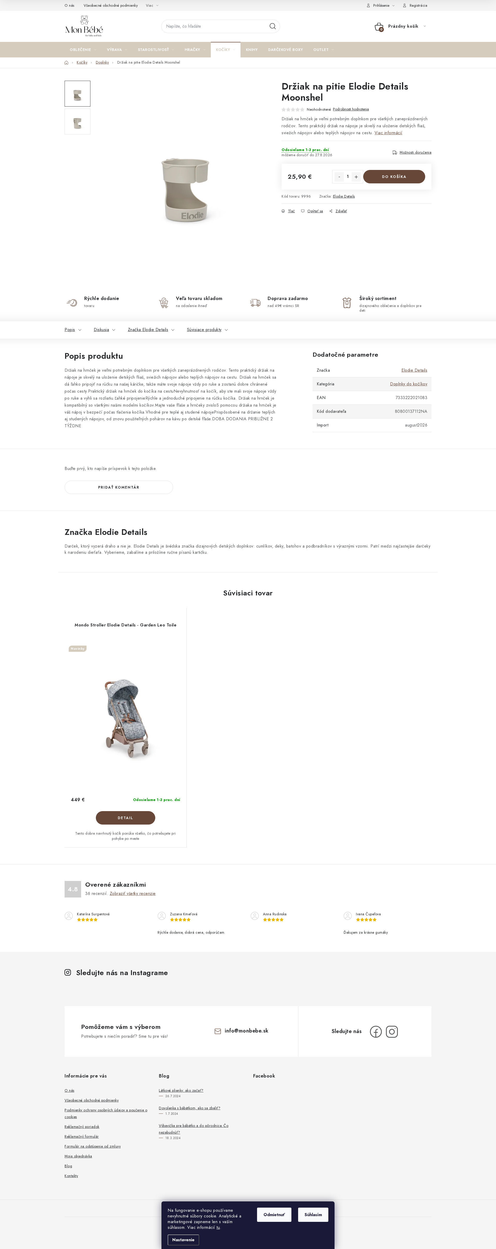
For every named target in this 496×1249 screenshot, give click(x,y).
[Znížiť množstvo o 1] (339, 177)
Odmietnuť (274, 1215)
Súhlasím (313, 1215)
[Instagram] (392, 1032)
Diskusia (101, 330)
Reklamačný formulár (82, 1136)
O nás (69, 5)
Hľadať (273, 26)
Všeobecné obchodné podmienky (111, 5)
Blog (68, 1166)
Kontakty (71, 1175)
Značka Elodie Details (148, 330)
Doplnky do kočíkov (408, 384)
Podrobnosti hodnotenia (351, 109)
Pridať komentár (119, 487)
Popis (70, 330)
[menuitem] (83, 49)
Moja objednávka (78, 1156)
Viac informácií (388, 133)
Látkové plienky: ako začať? (181, 1090)
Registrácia (419, 5)
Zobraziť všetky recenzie (133, 893)
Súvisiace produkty (204, 330)
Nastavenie (183, 1240)
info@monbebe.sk (247, 1031)
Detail (125, 817)
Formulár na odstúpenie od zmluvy (93, 1146)
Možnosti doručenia (415, 152)
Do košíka (394, 176)
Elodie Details (344, 196)
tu (218, 1227)
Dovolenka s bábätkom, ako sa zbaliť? (189, 1108)
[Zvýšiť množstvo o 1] (356, 177)
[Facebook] (376, 1032)
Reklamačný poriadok (82, 1126)
